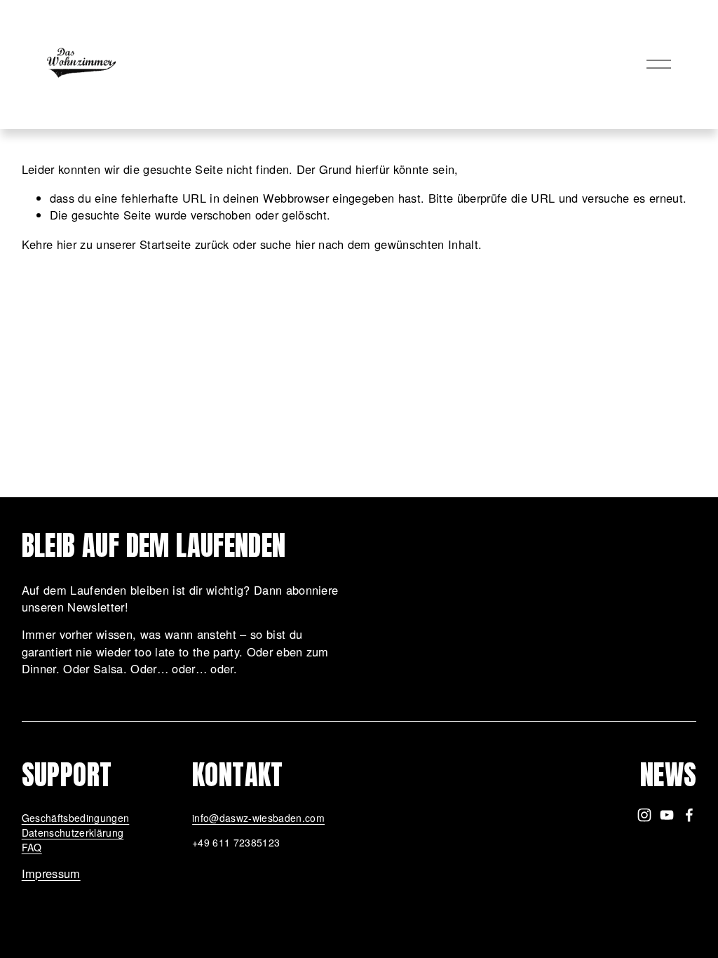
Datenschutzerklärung (73, 832)
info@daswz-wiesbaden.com (258, 818)
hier (66, 244)
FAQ (32, 847)
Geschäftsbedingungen (76, 818)
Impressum (51, 873)
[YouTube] (667, 815)
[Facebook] (689, 815)
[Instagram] (644, 815)
